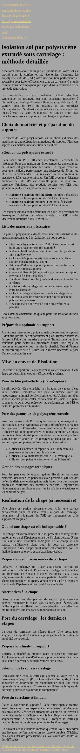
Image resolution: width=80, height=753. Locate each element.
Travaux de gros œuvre (16, 15)
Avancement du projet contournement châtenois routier (35, 749)
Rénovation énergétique (16, 10)
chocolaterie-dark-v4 (14, 37)
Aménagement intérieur (16, 4)
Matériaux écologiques (15, 26)
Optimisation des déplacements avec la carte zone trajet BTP (38, 746)
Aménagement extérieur (16, 21)
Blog (5, 32)
